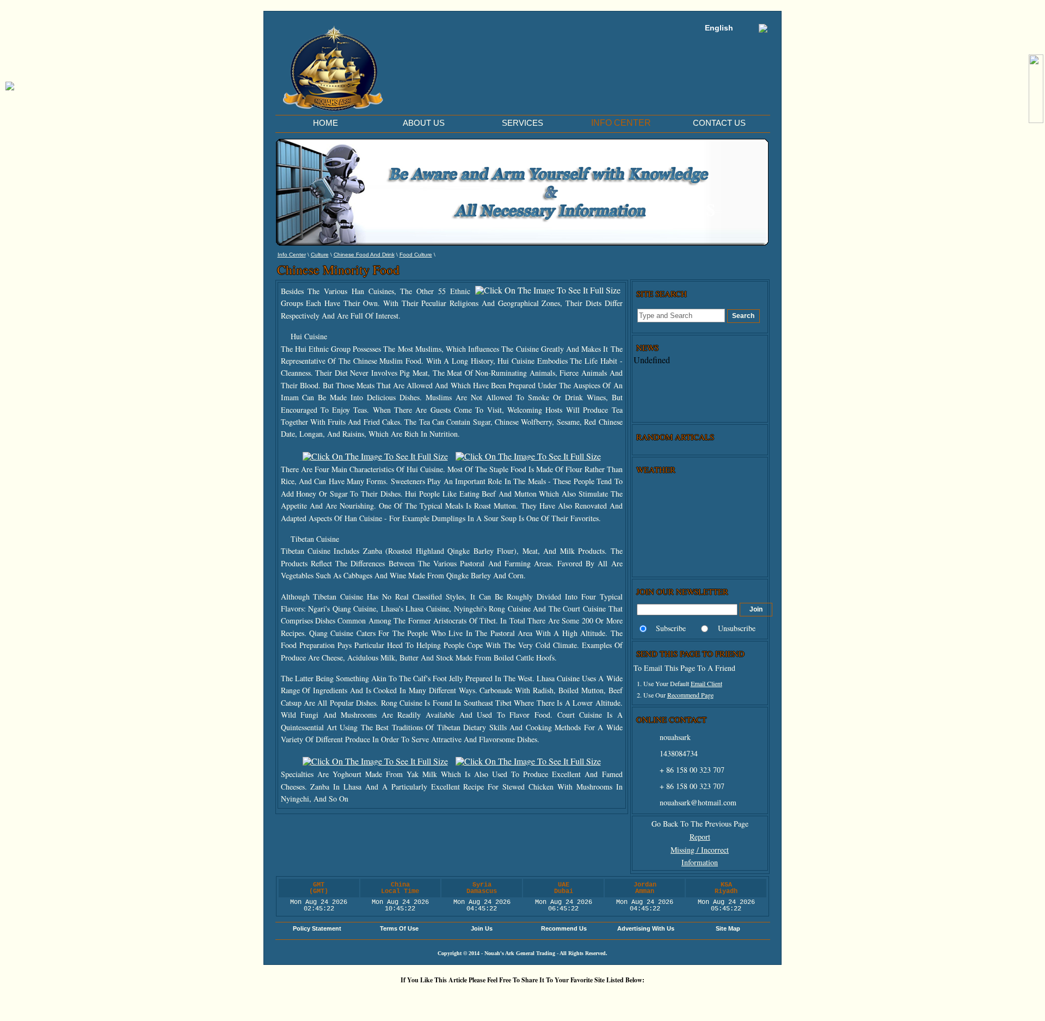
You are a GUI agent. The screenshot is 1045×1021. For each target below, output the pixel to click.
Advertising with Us (645, 928)
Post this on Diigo (587, 998)
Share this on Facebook (620, 998)
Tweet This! (392, 998)
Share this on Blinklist (555, 998)
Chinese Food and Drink (364, 255)
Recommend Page (690, 694)
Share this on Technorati (522, 998)
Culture (320, 255)
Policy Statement (317, 928)
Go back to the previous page (699, 823)
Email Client (706, 683)
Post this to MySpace (653, 998)
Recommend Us (564, 928)
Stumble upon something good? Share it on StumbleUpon (457, 998)
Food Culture (415, 255)
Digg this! (359, 998)
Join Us (482, 928)
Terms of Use (399, 928)
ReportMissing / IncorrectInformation (700, 850)
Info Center (292, 255)
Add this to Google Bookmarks (326, 998)
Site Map (728, 928)
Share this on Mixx (490, 998)
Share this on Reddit (424, 998)
